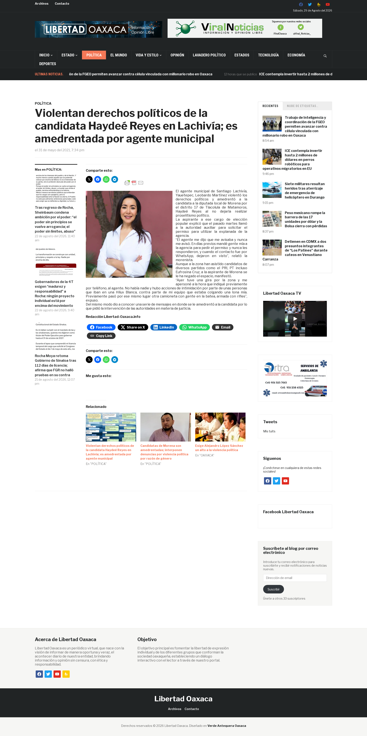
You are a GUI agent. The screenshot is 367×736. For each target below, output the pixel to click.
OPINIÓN (177, 55)
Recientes (270, 106)
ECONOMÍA (296, 55)
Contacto (62, 3)
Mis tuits (269, 431)
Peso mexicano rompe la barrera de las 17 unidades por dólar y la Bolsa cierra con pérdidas (306, 219)
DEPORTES (47, 63)
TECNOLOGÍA (268, 55)
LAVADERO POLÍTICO (209, 55)
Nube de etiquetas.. (302, 106)
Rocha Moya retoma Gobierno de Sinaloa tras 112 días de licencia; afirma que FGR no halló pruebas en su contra (55, 365)
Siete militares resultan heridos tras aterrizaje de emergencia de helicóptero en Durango (305, 190)
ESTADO (68, 55)
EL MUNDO (118, 55)
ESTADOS (241, 55)
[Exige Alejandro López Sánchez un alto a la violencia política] (220, 427)
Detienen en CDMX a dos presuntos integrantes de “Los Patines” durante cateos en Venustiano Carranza (295, 250)
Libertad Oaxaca (183, 698)
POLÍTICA (94, 55)
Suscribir (274, 589)
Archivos (41, 3)
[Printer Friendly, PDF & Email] (134, 182)
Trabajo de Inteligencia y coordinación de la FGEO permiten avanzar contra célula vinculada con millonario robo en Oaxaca (295, 126)
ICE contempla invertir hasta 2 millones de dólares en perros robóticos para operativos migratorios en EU (292, 159)
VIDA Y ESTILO (147, 55)
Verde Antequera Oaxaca (226, 725)
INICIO (44, 55)
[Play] (295, 319)
